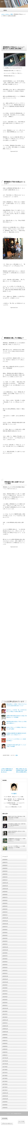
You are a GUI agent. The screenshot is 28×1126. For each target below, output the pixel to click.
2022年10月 (5, 982)
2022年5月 (5, 996)
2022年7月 (5, 990)
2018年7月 (5, 1040)
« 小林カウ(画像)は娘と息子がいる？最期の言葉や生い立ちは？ (7, 770)
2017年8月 (5, 1069)
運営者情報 (4, 1118)
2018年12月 (5, 1025)
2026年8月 (5, 859)
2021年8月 (5, 1011)
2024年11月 (5, 920)
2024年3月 (5, 938)
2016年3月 (5, 1107)
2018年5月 (5, 1046)
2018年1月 (5, 1055)
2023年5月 (5, 961)
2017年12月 (5, 1058)
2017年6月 (5, 1075)
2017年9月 (5, 1066)
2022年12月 (5, 976)
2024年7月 (5, 926)
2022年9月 (5, 985)
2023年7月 (5, 955)
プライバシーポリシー (7, 1123)
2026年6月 (5, 865)
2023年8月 (5, 953)
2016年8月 (5, 1104)
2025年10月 (5, 888)
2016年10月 (5, 1098)
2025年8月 (5, 894)
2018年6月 (5, 1043)
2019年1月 (5, 1023)
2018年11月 (5, 1028)
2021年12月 (5, 1008)
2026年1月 (5, 880)
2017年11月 (5, 1061)
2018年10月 (5, 1031)
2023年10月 (5, 950)
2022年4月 (5, 999)
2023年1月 (5, 973)
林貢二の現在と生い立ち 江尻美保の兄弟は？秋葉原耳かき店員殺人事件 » (21, 770)
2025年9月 (5, 891)
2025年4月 (5, 906)
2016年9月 (5, 1101)
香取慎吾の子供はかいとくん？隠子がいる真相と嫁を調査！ (14, 47)
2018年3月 (5, 1052)
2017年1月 (5, 1090)
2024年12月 (5, 917)
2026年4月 (5, 871)
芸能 (12, 14)
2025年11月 (5, 885)
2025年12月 (5, 882)
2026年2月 (5, 877)
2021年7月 (5, 1014)
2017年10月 (5, 1063)
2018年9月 (5, 1034)
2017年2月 (5, 1087)
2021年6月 (5, 1017)
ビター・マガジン (5, 14)
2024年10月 (5, 923)
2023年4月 (5, 964)
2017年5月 (5, 1078)
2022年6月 (5, 993)
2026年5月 (5, 868)
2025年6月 (5, 900)
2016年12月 (5, 1093)
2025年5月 (5, 903)
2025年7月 (5, 897)
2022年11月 (5, 979)
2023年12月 (5, 947)
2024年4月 (5, 935)
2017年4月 (5, 1081)
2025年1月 (5, 915)
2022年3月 (5, 1002)
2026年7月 (5, 862)
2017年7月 (5, 1072)
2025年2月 (5, 912)
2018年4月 (5, 1049)
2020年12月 (5, 1020)
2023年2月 (5, 970)
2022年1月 (5, 1005)
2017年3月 (5, 1084)
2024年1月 (5, 944)
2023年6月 (5, 958)
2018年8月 (5, 1037)
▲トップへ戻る (21, 1121)
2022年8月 (5, 988)
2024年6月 (5, 929)
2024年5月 (5, 932)
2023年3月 (5, 967)
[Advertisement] (14, 31)
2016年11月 (5, 1096)
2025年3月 (5, 909)
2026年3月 (5, 874)
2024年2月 (5, 941)
